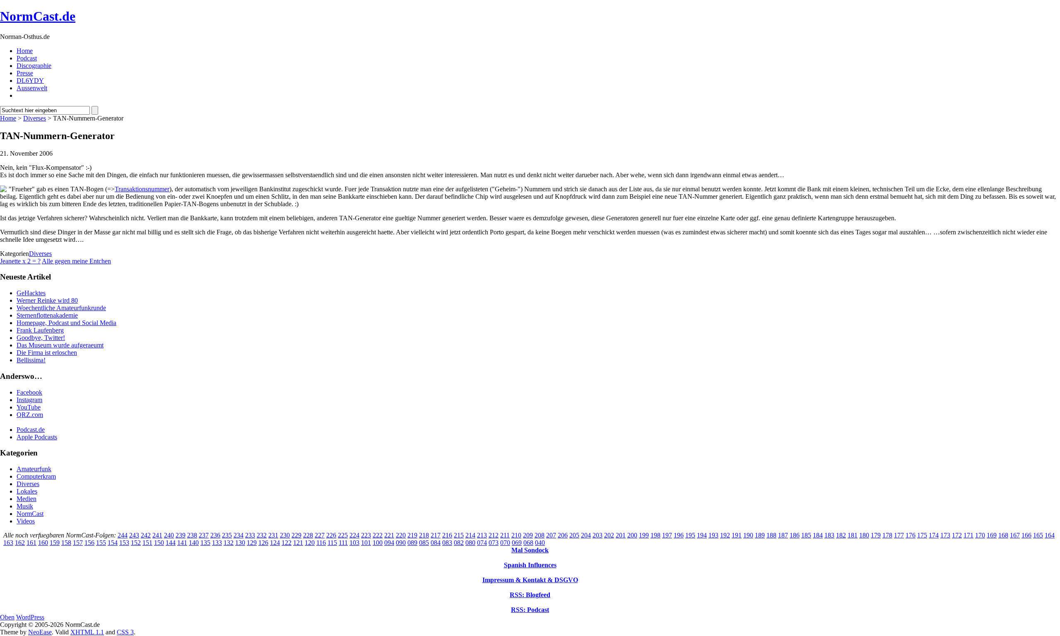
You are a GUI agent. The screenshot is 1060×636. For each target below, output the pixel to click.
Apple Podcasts (37, 437)
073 (494, 542)
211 (505, 535)
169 (992, 535)
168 (1003, 535)
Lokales (27, 491)
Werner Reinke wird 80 (47, 300)
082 (459, 542)
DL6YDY (30, 80)
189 (760, 535)
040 (540, 542)
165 (1038, 535)
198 (655, 535)
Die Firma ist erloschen (47, 352)
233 (250, 535)
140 (194, 542)
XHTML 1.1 (87, 632)
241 (157, 535)
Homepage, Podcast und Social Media (66, 322)
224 (354, 535)
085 (424, 542)
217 (436, 535)
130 (240, 542)
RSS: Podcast (530, 609)
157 (78, 542)
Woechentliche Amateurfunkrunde (61, 307)
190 (748, 535)
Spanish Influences (530, 565)
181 (853, 535)
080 (470, 542)
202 (609, 535)
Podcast (27, 58)
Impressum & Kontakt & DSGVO (530, 579)
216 (447, 535)
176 (910, 535)
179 (876, 535)
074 (482, 542)
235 (227, 535)
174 (934, 535)
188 (771, 535)
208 (539, 535)
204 (586, 535)
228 (308, 535)
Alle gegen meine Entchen (76, 261)
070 (505, 542)
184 (818, 535)
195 (690, 535)
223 (366, 535)
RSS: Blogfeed (530, 594)
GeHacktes (31, 292)
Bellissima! (31, 360)
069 (517, 542)
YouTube (29, 407)
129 (252, 542)
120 (310, 542)
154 (113, 542)
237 (204, 535)
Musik (25, 506)
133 (217, 542)
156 (89, 542)
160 (43, 542)
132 (229, 542)
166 (1026, 535)
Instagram (29, 399)
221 (389, 535)
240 (169, 535)
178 (887, 535)
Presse (25, 73)
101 (366, 542)
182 (841, 535)
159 (55, 542)
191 (737, 535)
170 (980, 535)
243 (134, 535)
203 (597, 535)
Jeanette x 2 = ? (20, 261)
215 (459, 535)
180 (864, 535)
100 (378, 542)
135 (205, 542)
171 (968, 535)
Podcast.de (31, 429)
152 (136, 542)
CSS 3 (125, 632)
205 (574, 535)
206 (563, 535)
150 (159, 542)
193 (713, 535)
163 (8, 542)
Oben (7, 617)
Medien (26, 498)
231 (273, 535)
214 (470, 535)
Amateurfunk (34, 468)
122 (287, 542)
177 (899, 535)
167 (1015, 535)
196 (679, 535)
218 (424, 535)
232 (262, 535)
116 (321, 542)
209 (528, 535)
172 (957, 535)
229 (296, 535)
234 (238, 535)
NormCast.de (37, 16)
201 (621, 535)
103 (354, 542)
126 (263, 542)
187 (783, 535)
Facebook (29, 392)
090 (401, 542)
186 (795, 535)
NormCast (30, 513)
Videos (26, 521)
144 (171, 542)
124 (275, 542)
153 (124, 542)
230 (285, 535)
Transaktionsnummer (142, 189)
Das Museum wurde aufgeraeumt (60, 345)
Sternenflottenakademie (47, 315)
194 (702, 535)
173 (945, 535)
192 (725, 535)
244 (123, 535)
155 (101, 542)
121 (298, 542)
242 (146, 535)
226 (331, 535)
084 (436, 542)
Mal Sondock (530, 550)
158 (66, 542)
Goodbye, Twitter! (41, 337)
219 (412, 535)
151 (147, 542)
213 (482, 535)
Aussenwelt (32, 88)
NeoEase (40, 632)
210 (516, 535)
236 (215, 535)
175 (922, 535)
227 (320, 535)
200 (632, 535)
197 (667, 535)
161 (31, 542)
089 (412, 542)
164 (1050, 535)
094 (389, 542)
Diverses (34, 118)
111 (343, 542)
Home (25, 50)
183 (829, 535)
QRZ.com (30, 414)
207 (551, 535)
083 (447, 542)
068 (528, 542)
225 (343, 535)
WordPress (30, 617)
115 (332, 542)
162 (20, 542)
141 (182, 542)
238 (192, 535)
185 (806, 535)
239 (181, 535)
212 (494, 535)
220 (401, 535)
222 (378, 535)
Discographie (34, 65)
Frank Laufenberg (40, 330)
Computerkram (36, 476)
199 (644, 535)
